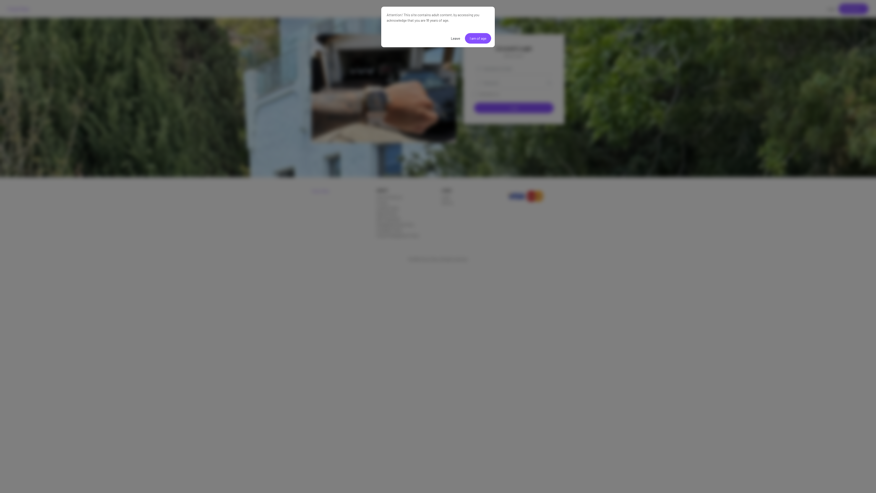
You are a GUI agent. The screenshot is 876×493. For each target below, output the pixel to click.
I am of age (478, 38)
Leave (455, 38)
